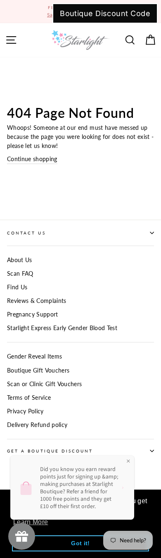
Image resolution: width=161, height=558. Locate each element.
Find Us (17, 287)
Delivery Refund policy (37, 425)
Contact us (26, 232)
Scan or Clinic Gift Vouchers (44, 384)
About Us (19, 260)
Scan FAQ (20, 273)
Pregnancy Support (32, 314)
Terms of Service (29, 397)
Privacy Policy (25, 411)
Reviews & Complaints (36, 301)
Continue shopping (32, 159)
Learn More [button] (30, 521)
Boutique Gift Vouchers (38, 370)
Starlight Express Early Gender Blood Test (62, 328)
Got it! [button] (80, 543)
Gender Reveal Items (34, 356)
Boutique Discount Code (105, 13)
